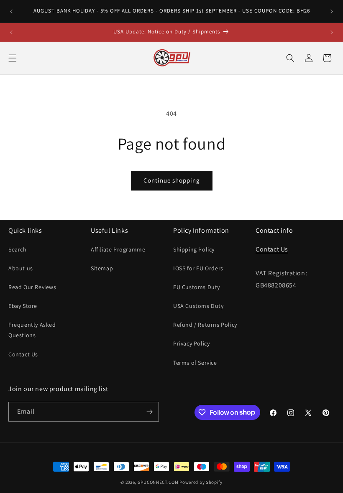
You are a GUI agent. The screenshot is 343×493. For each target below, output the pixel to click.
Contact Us (23, 354)
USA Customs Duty (198, 306)
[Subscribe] (149, 412)
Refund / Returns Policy (205, 324)
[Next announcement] (332, 11)
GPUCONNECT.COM (158, 482)
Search (17, 249)
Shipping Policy (194, 249)
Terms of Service (195, 362)
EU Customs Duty (196, 287)
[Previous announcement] (11, 11)
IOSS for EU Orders (198, 268)
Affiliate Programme (118, 249)
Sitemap (102, 268)
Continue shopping (171, 180)
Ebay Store (22, 306)
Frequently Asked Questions (32, 330)
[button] (12, 58)
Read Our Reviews (32, 287)
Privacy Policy (191, 343)
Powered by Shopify (201, 482)
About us (20, 268)
